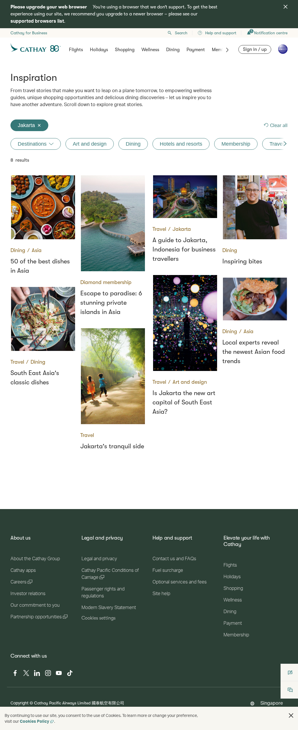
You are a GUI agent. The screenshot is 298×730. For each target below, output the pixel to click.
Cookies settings (98, 618)
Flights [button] (76, 49)
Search (181, 33)
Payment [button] (196, 49)
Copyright (19, 702)
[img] (285, 7)
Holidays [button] (99, 49)
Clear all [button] (279, 125)
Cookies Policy (34, 721)
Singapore (271, 703)
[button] (291, 715)
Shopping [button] (124, 49)
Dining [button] (173, 49)
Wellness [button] (150, 49)
